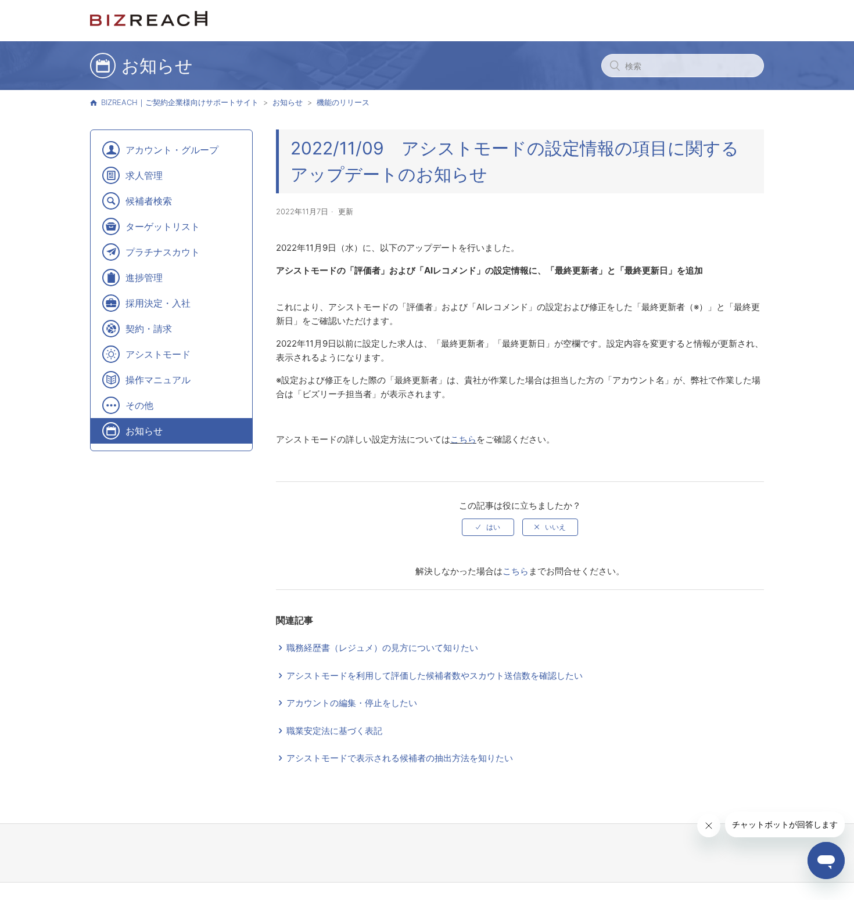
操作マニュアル (158, 380)
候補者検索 (148, 201)
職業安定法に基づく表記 (334, 730)
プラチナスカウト (162, 252)
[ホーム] (148, 22)
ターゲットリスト (162, 226)
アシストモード (158, 354)
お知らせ (287, 102)
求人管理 (144, 175)
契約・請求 (148, 328)
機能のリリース (343, 102)
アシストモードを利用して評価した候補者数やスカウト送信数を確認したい (434, 675)
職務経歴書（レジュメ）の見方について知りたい (382, 647)
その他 (139, 405)
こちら (463, 439)
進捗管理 (144, 277)
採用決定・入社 (158, 303)
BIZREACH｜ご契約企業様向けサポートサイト (180, 102)
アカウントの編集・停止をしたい (351, 702)
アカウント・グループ (171, 150)
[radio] (488, 527)
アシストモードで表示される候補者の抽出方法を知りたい (399, 758)
